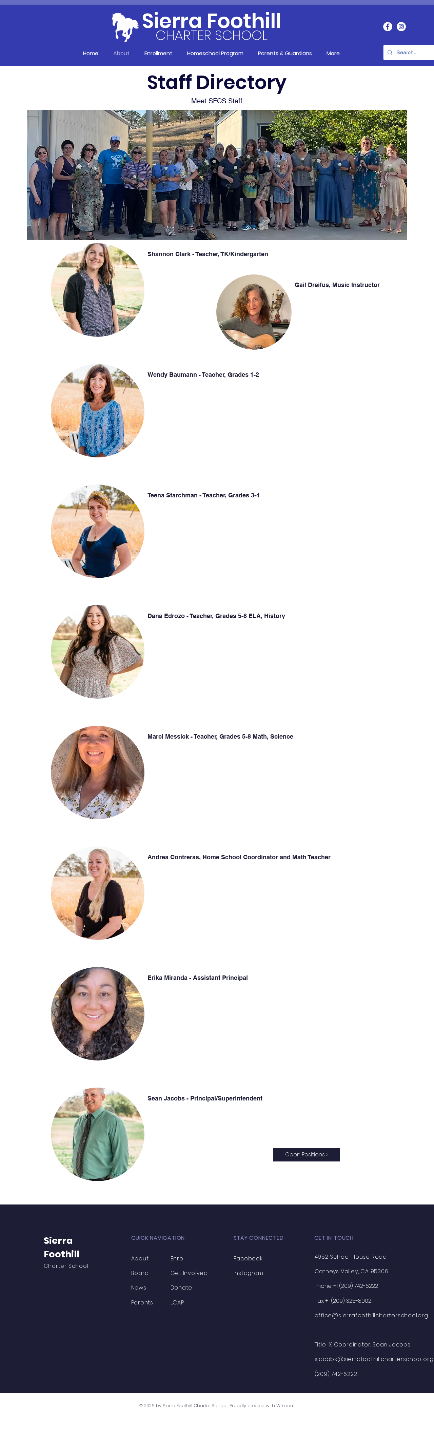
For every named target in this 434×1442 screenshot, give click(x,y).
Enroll (178, 1258)
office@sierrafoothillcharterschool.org (371, 1315)
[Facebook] (387, 26)
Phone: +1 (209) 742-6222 (346, 1286)
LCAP (177, 1302)
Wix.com (285, 1405)
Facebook (248, 1258)
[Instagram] (401, 26)
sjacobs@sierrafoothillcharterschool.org (374, 1359)
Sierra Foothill (211, 21)
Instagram (248, 1273)
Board (140, 1273)
